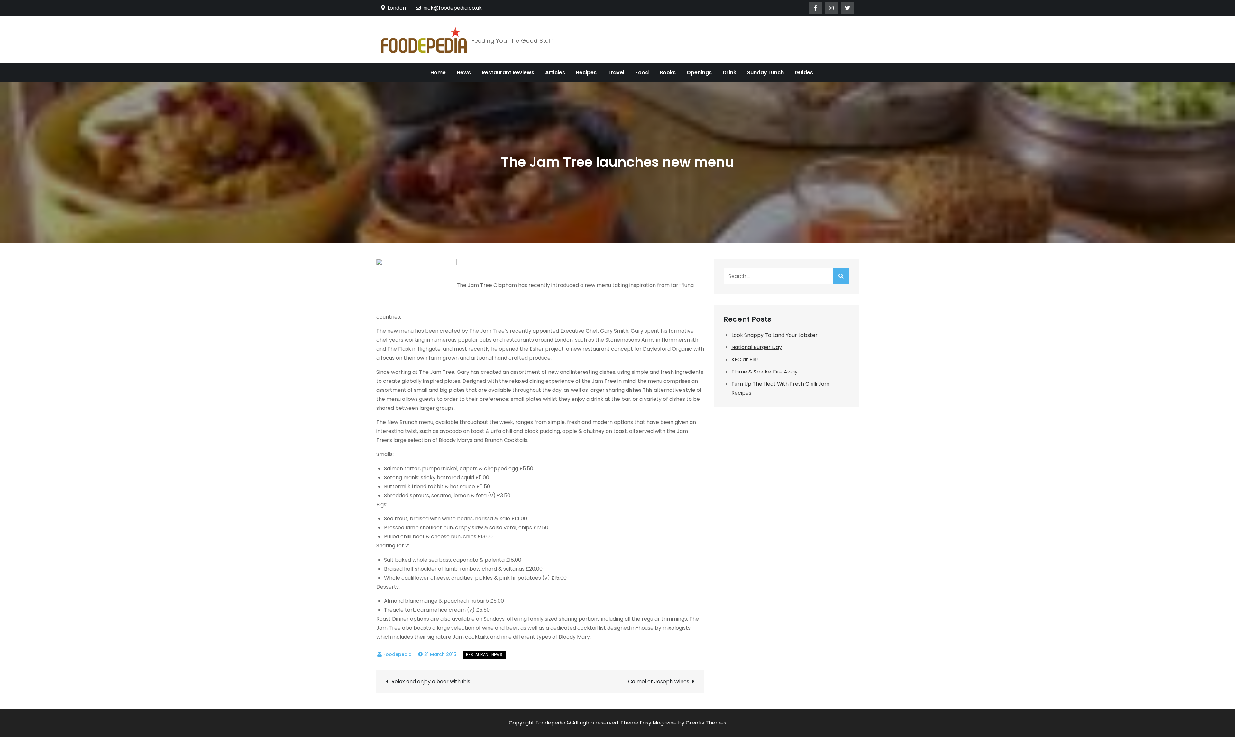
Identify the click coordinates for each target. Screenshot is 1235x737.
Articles (555, 72)
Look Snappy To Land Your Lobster (774, 335)
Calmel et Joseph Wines (658, 681)
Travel (616, 72)
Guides (804, 72)
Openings (699, 72)
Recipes (586, 72)
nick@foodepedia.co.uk (452, 8)
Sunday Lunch (765, 72)
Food (642, 72)
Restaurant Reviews (508, 72)
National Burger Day (756, 347)
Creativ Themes (706, 722)
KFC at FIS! (744, 359)
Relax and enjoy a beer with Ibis (430, 681)
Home (438, 72)
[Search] (841, 276)
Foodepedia (397, 654)
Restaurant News (484, 654)
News (464, 72)
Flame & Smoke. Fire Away (764, 371)
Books (668, 72)
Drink (729, 72)
